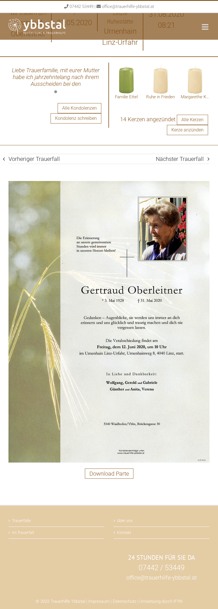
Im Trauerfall (23, 532)
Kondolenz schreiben (76, 118)
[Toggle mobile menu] (205, 27)
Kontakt (124, 532)
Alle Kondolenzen (79, 108)
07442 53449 (81, 6)
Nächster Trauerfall (180, 159)
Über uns (125, 520)
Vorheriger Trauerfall (34, 159)
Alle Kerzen (192, 119)
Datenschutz (124, 601)
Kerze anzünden (187, 130)
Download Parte (109, 473)
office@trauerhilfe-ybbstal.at (128, 6)
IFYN (178, 601)
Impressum (99, 601)
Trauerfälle (21, 520)
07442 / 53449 (162, 567)
